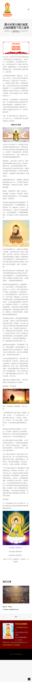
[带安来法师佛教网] (7, 9)
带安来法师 (6, 609)
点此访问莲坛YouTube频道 (11, 645)
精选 (17, 609)
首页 (16, 616)
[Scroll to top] (29, 679)
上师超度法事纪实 (12, 609)
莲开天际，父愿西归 (7, 606)
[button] (28, 9)
